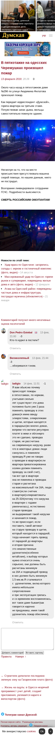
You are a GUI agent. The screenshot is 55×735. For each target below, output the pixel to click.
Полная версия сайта (10, 722)
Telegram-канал (41, 726)
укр (44, 35)
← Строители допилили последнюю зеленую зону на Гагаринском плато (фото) (27, 677)
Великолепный (19, 358)
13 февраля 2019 (11, 79)
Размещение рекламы (32, 722)
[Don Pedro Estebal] (3, 332)
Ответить (15, 348)
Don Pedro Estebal (21, 332)
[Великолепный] (3, 358)
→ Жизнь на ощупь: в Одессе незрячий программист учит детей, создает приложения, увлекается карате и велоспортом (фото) (25, 693)
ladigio (16, 383)
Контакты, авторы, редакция (14, 726)
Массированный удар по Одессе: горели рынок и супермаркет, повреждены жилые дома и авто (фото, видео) (27, 280)
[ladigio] (4, 384)
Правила (6, 656)
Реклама (27, 57)
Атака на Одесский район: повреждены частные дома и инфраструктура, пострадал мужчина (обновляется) (26, 292)
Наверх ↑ (20, 656)
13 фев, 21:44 (40, 358)
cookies (31, 731)
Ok (42, 731)
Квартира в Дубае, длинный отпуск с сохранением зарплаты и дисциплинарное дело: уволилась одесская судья (17, 25)
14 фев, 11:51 (32, 383)
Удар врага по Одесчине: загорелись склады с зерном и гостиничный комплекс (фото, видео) (26, 268)
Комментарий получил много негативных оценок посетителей (25, 322)
